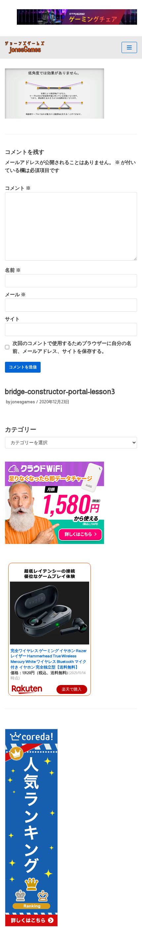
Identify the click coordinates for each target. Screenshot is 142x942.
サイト (12, 319)
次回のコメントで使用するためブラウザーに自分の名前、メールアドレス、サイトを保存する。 (72, 347)
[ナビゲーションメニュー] (129, 47)
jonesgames (23, 401)
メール (15, 294)
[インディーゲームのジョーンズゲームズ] (25, 47)
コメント (18, 188)
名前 (13, 270)
